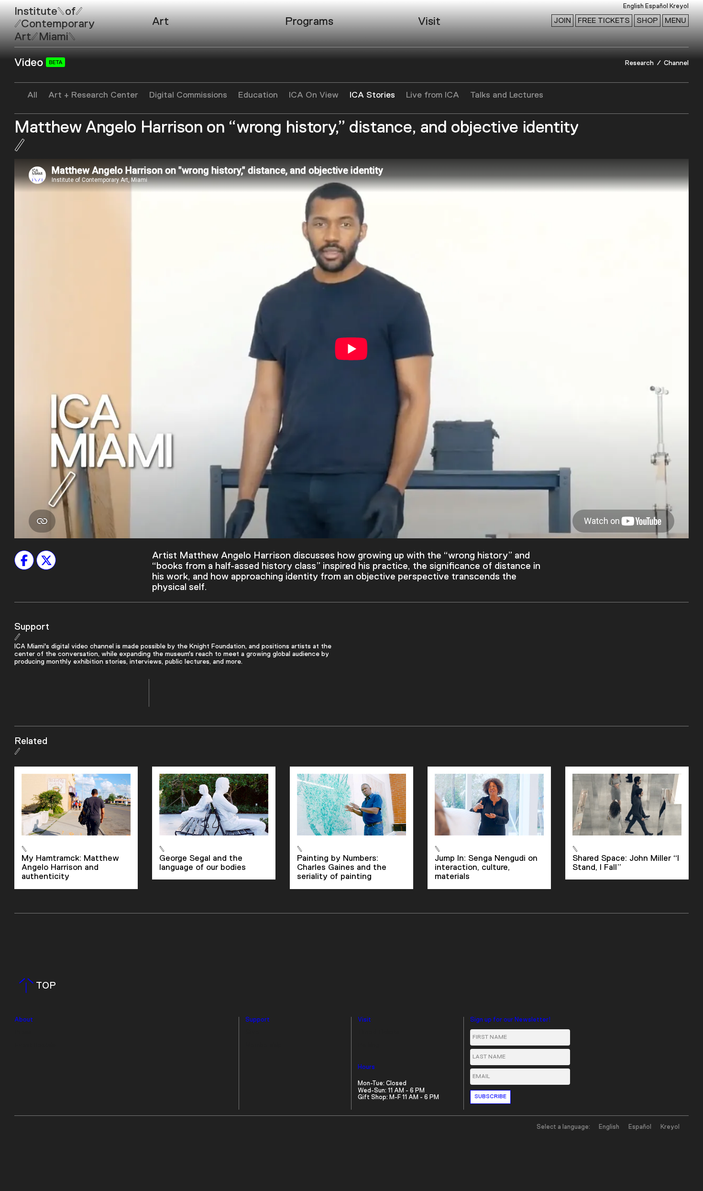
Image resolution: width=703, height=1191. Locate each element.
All (32, 95)
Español (656, 6)
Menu (675, 20)
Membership (263, 1045)
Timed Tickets (379, 1032)
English (633, 6)
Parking (368, 1045)
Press (23, 1032)
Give (252, 1032)
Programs (309, 21)
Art (160, 21)
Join (562, 20)
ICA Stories (372, 95)
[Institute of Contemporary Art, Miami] (29, 19)
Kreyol (679, 6)
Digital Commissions (188, 95)
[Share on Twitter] (46, 560)
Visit (429, 21)
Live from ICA (432, 95)
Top (39, 986)
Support (257, 1020)
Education (258, 95)
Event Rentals (35, 1045)
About (23, 1020)
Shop (647, 20)
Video (30, 62)
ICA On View (314, 95)
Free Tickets (604, 20)
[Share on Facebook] (24, 560)
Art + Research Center (93, 95)
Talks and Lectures (506, 95)
